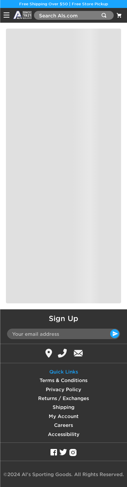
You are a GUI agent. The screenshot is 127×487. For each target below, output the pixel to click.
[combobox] (74, 15)
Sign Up (63, 318)
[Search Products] (105, 15)
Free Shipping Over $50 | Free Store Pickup (63, 3)
